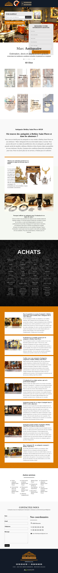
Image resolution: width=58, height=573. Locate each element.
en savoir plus (10, 86)
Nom (6, 516)
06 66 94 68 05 (36, 564)
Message (7, 531)
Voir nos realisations (15, 23)
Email (6, 521)
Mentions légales (39, 566)
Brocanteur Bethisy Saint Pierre (34, 492)
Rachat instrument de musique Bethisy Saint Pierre (44, 490)
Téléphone (7, 526)
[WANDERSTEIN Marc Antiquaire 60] (29, 555)
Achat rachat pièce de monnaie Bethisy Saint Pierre (15, 490)
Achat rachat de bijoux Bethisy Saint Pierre (24, 483)
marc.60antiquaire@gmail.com (40, 533)
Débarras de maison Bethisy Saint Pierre (24, 489)
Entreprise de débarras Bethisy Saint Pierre (44, 483)
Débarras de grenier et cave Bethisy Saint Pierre (34, 486)
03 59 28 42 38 (21, 564)
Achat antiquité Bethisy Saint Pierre (15, 483)
